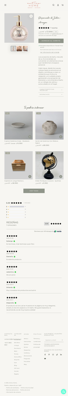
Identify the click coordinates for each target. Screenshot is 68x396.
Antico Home (13, 382)
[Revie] (58, 231)
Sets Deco (17, 342)
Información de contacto (13, 392)
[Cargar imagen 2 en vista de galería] (19, 48)
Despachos (27, 350)
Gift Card (16, 368)
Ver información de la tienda (49, 52)
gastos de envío (57, 33)
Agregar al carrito (51, 41)
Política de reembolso (12, 387)
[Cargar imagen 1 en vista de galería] (13, 48)
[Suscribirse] (63, 340)
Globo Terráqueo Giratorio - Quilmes (48, 181)
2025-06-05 (10, 253)
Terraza (16, 354)
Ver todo (34, 191)
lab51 (20, 385)
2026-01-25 (9, 238)
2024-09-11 (9, 300)
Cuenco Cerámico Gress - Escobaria (16, 141)
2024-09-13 (10, 284)
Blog (15, 365)
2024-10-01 (9, 269)
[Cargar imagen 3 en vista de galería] (25, 48)
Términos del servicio (12, 390)
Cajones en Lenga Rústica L (14, 181)
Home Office (18, 357)
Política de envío (25, 390)
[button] (53, 5)
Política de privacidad (27, 387)
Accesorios (17, 339)
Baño (15, 351)
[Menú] (5, 5)
